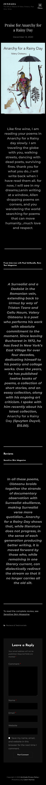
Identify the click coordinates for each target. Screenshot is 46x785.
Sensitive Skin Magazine (16, 614)
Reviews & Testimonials (16, 625)
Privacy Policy (33, 777)
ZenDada (10, 4)
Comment (14, 664)
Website (12, 725)
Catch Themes (28, 780)
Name (12, 700)
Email (12, 713)
